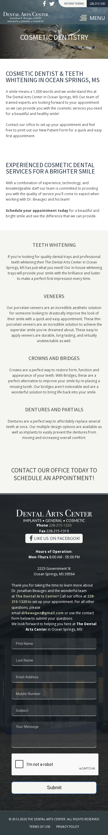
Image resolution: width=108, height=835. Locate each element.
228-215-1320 (60, 525)
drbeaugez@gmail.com (42, 612)
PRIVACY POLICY (67, 827)
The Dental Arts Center (37, 596)
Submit (54, 787)
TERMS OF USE (39, 827)
